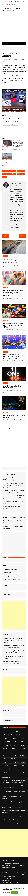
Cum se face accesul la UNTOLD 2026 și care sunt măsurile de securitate (12, 356)
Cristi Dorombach (7, 59)
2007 (5, 731)
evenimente (7, 741)
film (15, 741)
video (5, 772)
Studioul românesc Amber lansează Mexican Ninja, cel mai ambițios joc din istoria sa (13, 640)
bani (5, 734)
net (4, 755)
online (15, 755)
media (16, 752)
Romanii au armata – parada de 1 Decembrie (7, 161)
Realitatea (12, 173)
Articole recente (10, 474)
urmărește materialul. (7, 889)
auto (23, 731)
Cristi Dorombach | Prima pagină (11, 579)
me (10, 752)
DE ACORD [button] (14, 892)
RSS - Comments (7, 596)
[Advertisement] (14, 26)
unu (18, 769)
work (5, 176)
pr (10, 762)
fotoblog (6, 745)
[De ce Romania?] (19, 146)
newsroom (21, 170)
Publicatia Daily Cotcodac (8, 878)
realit (5, 173)
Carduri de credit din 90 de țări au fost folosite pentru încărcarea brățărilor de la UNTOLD (13, 485)
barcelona (6, 170)
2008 (11, 731)
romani (6, 765)
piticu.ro (13, 758)
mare (23, 748)
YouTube (21, 772)
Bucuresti (6, 738)
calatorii (15, 738)
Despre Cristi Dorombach (17, 1)
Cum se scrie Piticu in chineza (10, 882)
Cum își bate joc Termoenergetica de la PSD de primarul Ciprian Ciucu (13, 260)
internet (13, 748)
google (22, 745)
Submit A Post (7, 572)
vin (13, 772)
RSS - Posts (6, 594)
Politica (22, 758)
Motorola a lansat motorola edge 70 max (12, 823)
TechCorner (8, 634)
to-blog (5, 769)
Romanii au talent (6, 146)
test (23, 765)
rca (15, 762)
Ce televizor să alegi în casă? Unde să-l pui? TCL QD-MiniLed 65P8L (13, 325)
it (18, 748)
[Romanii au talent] (7, 143)
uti (23, 769)
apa (17, 731)
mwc (14, 170)
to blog (4, 61)
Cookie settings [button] (6, 892)
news (9, 755)
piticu (5, 758)
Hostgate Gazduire (8, 720)
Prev (6, 236)
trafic (12, 769)
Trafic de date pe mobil (8, 884)
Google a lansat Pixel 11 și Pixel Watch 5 (12, 807)
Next (22, 236)
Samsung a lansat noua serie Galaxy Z (12, 819)
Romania (21, 173)
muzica (23, 752)
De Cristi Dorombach (11, 8)
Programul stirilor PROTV (8, 876)
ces (23, 738)
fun (14, 745)
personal (22, 755)
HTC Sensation (6, 880)
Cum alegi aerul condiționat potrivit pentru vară (14, 816)
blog (12, 734)
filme (22, 741)
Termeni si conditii (6, 1)
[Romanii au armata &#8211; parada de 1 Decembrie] (7, 156)
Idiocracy (5, 748)
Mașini (5, 752)
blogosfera (21, 734)
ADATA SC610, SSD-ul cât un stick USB (14, 517)
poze (4, 762)
